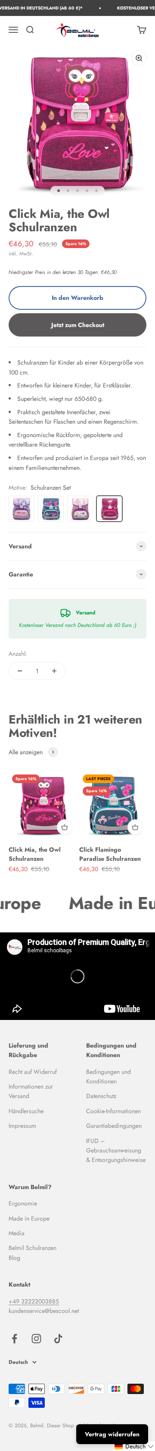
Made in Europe (29, 1218)
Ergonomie (23, 1203)
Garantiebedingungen (114, 1125)
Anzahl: (18, 653)
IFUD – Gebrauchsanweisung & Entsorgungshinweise (116, 1150)
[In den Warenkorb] (64, 827)
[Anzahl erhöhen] (54, 671)
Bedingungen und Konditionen (108, 1076)
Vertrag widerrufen (112, 1434)
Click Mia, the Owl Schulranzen (35, 854)
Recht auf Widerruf (33, 1071)
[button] (134, 1446)
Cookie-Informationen (113, 1111)
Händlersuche (26, 1111)
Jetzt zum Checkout (77, 325)
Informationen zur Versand (31, 1091)
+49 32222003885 (34, 1301)
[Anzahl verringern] (20, 671)
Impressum (22, 1125)
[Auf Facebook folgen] (14, 1338)
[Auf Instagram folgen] (36, 1338)
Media (17, 1233)
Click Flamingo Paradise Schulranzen (110, 854)
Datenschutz (101, 1096)
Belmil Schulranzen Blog (32, 1252)
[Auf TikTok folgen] (58, 1338)
